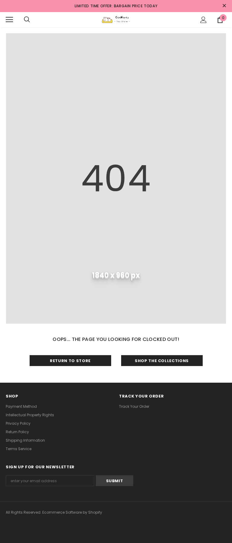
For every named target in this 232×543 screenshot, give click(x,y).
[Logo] (116, 19)
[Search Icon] (27, 20)
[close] (224, 6)
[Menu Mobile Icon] (9, 19)
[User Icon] (203, 20)
